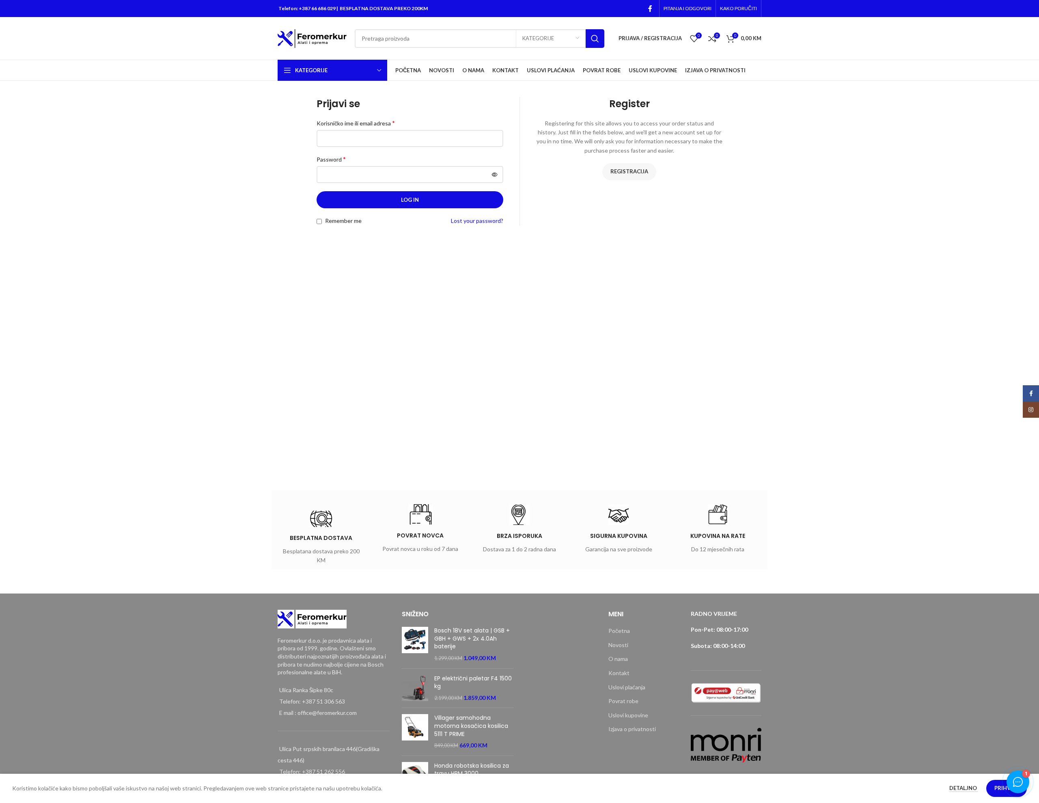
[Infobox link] (321, 539)
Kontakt (618, 672)
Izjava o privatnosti (632, 728)
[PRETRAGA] (595, 38)
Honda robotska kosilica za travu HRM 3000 (471, 770)
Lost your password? (477, 220)
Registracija (629, 171)
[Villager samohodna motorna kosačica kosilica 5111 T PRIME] (415, 731)
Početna (619, 630)
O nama (618, 658)
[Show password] (494, 174)
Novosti (618, 644)
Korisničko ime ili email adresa (356, 123)
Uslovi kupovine (628, 715)
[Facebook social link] (650, 8)
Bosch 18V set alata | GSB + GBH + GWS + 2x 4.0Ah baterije (472, 638)
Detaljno (963, 788)
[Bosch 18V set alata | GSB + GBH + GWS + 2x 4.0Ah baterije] (415, 644)
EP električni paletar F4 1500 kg (473, 683)
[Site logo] (312, 37)
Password (331, 159)
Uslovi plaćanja (626, 687)
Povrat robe (623, 700)
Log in (410, 199)
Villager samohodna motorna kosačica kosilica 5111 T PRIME (471, 726)
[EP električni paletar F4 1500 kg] (415, 688)
